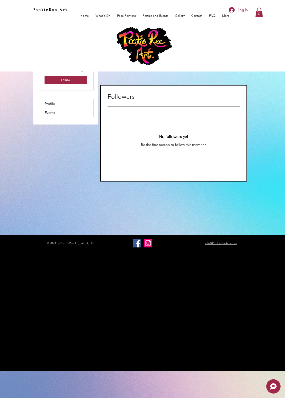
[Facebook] (137, 243)
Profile (50, 104)
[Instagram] (148, 243)
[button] (259, 12)
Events (50, 112)
